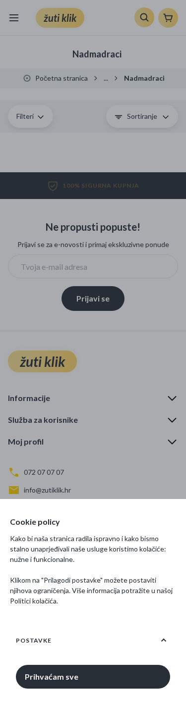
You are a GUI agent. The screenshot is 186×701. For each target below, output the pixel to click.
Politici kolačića (33, 601)
